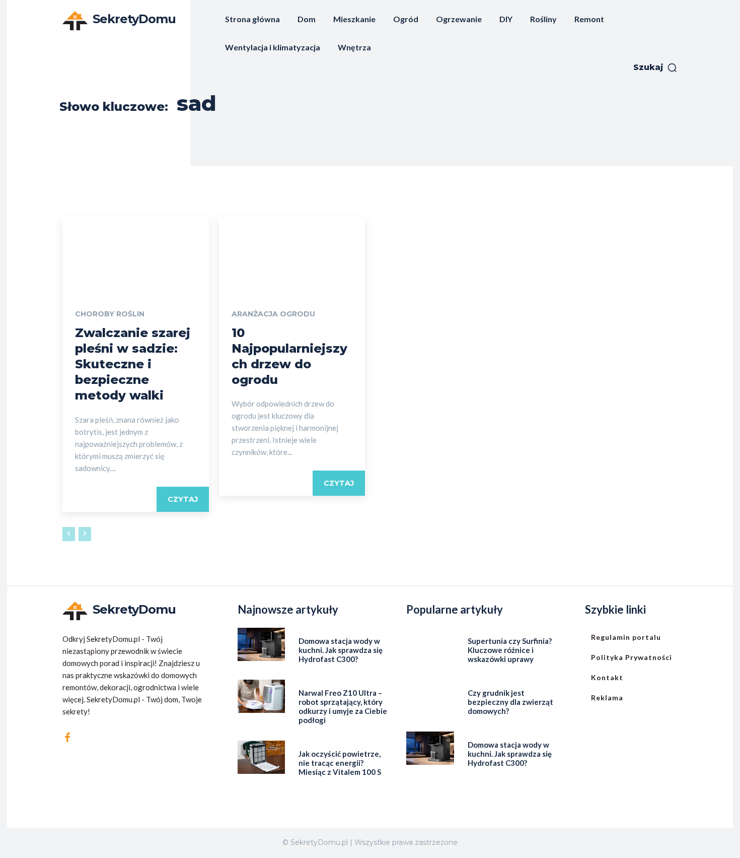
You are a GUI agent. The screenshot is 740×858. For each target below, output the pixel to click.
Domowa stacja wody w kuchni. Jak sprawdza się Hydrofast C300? (341, 650)
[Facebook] (67, 738)
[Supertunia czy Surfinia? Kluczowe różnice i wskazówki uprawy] (430, 644)
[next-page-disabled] (85, 534)
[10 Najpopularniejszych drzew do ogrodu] (292, 253)
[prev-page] (68, 534)
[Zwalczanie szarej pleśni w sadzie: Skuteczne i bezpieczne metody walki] (135, 253)
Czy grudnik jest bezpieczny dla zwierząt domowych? (510, 701)
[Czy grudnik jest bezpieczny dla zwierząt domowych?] (430, 696)
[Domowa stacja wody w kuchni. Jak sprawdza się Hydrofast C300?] (261, 644)
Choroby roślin (109, 313)
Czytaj (183, 499)
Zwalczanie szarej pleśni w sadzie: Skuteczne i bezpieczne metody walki (132, 364)
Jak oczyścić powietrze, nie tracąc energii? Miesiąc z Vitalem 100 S (340, 762)
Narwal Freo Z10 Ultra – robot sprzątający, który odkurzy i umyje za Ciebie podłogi (343, 706)
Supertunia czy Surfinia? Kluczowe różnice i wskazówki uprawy (510, 650)
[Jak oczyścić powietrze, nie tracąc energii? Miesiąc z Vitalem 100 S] (261, 757)
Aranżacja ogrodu (273, 313)
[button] (655, 67)
